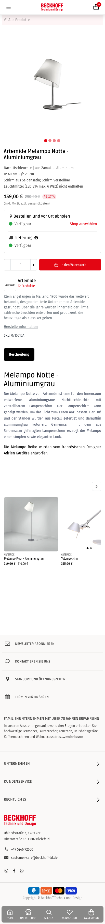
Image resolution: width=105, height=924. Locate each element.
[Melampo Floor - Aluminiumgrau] (31, 524)
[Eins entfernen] (7, 264)
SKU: (7, 335)
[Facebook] (14, 871)
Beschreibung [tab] (19, 354)
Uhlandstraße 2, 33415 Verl (23, 833)
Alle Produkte (19, 19)
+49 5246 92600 (22, 849)
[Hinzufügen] (33, 264)
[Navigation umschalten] (8, 7)
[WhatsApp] (22, 871)
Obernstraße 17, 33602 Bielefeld (27, 839)
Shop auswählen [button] (83, 223)
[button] (10, 84)
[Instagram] (6, 871)
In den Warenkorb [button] (73, 265)
